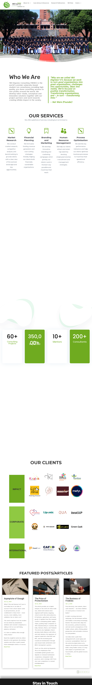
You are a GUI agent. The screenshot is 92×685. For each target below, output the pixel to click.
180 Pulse (70, 3)
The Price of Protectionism (41, 599)
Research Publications (58, 3)
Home (19, 3)
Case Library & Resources (41, 3)
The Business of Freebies (72, 599)
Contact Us (20, 6)
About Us (26, 3)
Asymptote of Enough (14, 598)
